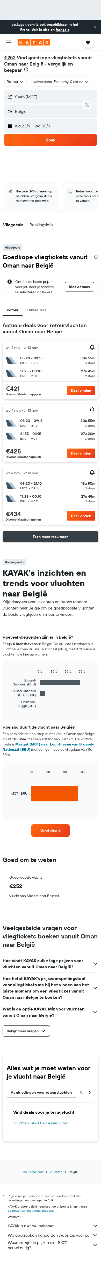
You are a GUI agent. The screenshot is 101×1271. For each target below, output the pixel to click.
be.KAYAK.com (33, 1172)
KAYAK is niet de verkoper (31, 1225)
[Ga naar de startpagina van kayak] (34, 42)
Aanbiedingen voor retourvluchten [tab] (41, 1092)
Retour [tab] (12, 310)
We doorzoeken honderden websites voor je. (48, 1235)
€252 (10, 58)
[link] (50, 830)
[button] (95, 27)
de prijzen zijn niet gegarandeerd (30, 1210)
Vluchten (56, 1172)
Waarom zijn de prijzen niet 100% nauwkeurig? (37, 1245)
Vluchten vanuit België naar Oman (41, 1123)
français (62, 29)
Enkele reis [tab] (36, 310)
